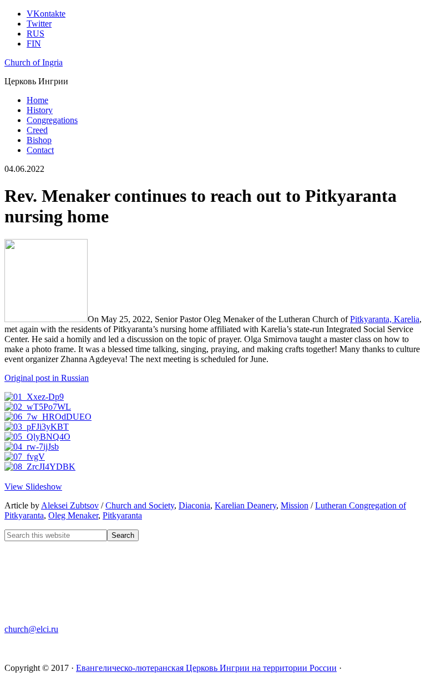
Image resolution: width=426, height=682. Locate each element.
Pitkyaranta (122, 515)
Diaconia (194, 505)
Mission (294, 505)
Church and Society (139, 505)
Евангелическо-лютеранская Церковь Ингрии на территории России (206, 668)
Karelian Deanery (245, 505)
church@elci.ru (31, 629)
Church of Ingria (33, 62)
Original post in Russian (46, 378)
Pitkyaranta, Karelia (384, 319)
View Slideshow (33, 486)
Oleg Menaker (73, 515)
